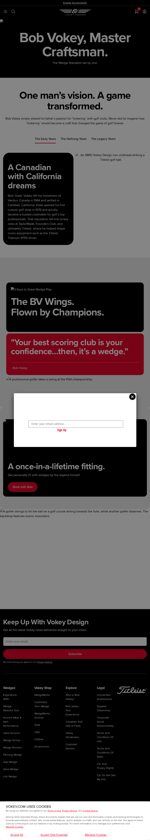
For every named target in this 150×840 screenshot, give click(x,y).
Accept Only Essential (54, 835)
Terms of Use (54, 810)
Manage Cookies (14, 827)
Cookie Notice (90, 810)
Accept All (16, 835)
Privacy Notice (69, 810)
